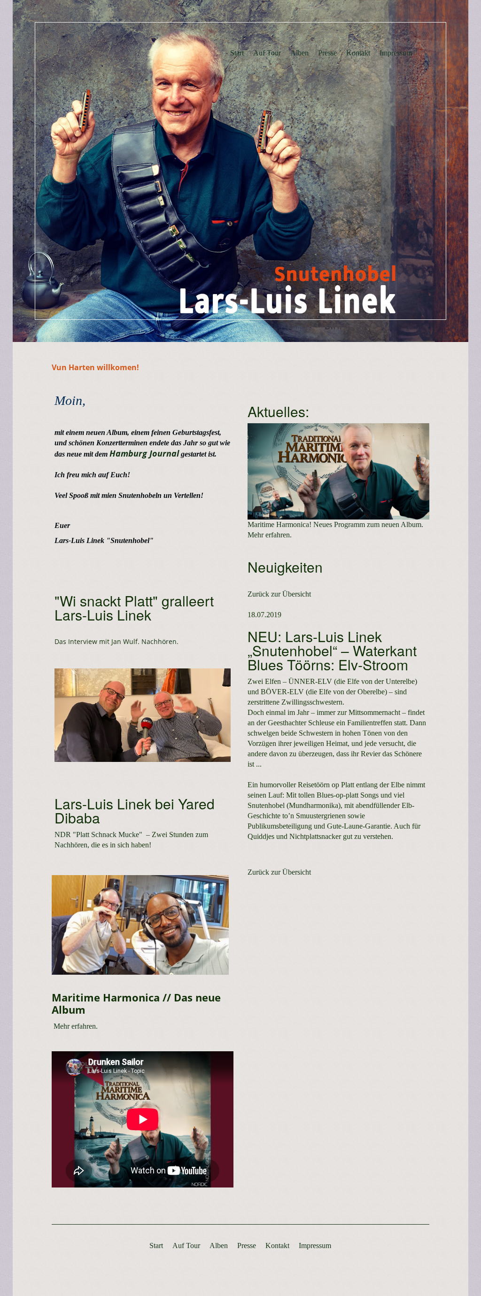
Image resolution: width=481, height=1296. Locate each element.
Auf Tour (267, 53)
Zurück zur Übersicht (279, 594)
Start (237, 53)
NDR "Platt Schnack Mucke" (98, 834)
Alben (299, 53)
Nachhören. (159, 641)
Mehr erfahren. (75, 1026)
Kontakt (358, 53)
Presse (327, 53)
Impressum (396, 53)
